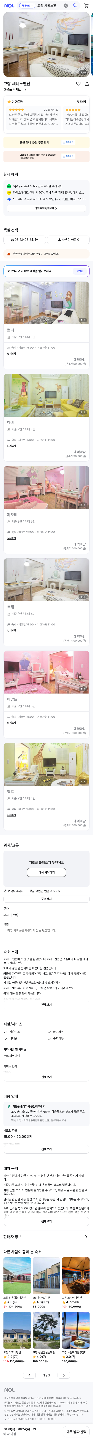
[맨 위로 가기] (85, 1417)
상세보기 (11, 353)
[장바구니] (86, 5)
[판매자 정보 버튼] (86, 1236)
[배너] (46, 142)
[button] (49, 5)
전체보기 (81, 101)
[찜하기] (78, 83)
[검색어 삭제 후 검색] (66, 5)
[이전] (29, 1375)
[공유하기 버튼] (87, 83)
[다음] (64, 1375)
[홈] (9, 6)
